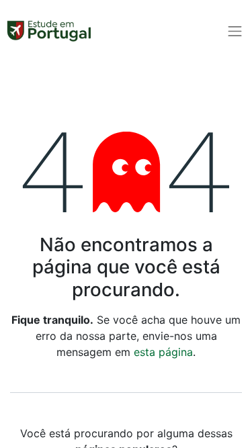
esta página (163, 352)
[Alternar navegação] (235, 31)
